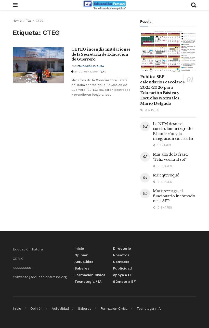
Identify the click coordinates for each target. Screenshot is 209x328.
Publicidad (122, 268)
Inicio (79, 248)
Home (17, 20)
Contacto (121, 262)
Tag (28, 20)
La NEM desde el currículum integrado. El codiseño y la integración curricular (173, 131)
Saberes (81, 268)
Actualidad (84, 262)
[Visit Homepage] (104, 5)
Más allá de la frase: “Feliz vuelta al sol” (170, 157)
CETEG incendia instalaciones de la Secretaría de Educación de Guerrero (100, 54)
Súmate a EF (124, 281)
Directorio (122, 248)
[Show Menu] (15, 5)
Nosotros (121, 255)
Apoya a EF (123, 275)
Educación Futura (90, 66)
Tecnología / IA (87, 281)
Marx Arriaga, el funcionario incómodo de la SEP (174, 196)
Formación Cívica (89, 275)
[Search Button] (193, 5)
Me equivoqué (166, 175)
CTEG (40, 20)
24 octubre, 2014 (86, 71)
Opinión (81, 255)
